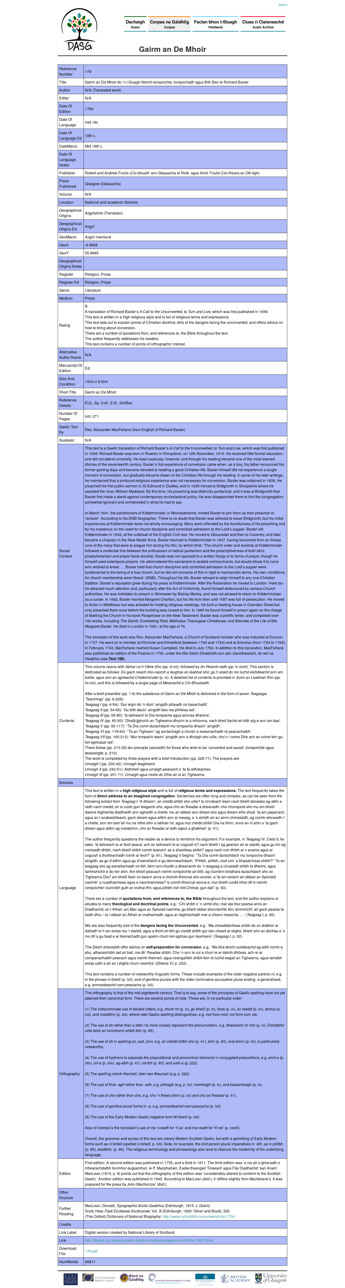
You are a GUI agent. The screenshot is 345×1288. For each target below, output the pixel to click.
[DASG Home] (79, 49)
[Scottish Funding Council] (169, 1282)
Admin (283, 4)
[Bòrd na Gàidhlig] (131, 1280)
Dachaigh (135, 24)
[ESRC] (71, 1283)
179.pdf (91, 1251)
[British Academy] (235, 1282)
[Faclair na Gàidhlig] (205, 1284)
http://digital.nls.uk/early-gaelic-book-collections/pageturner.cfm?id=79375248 (149, 1240)
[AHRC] (98, 1280)
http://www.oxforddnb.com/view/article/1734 (198, 1216)
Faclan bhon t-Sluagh (215, 24)
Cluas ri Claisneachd (263, 24)
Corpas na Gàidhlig (169, 24)
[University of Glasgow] (271, 1281)
